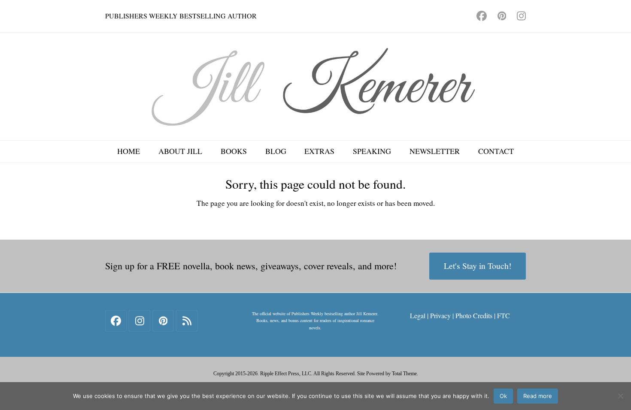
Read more (537, 395)
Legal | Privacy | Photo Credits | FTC (460, 315)
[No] (620, 396)
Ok (503, 395)
